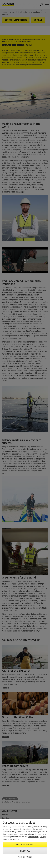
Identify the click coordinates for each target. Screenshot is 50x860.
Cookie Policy (33, 837)
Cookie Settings (25, 857)
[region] (25, 839)
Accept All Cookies (25, 845)
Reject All (25, 851)
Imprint (16, 839)
